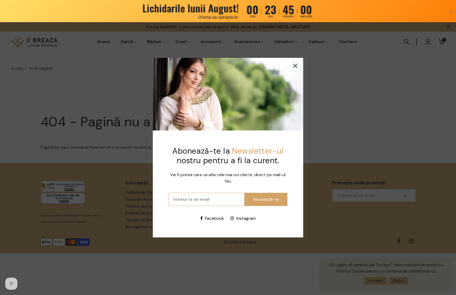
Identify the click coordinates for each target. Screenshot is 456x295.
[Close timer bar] (451, 12)
